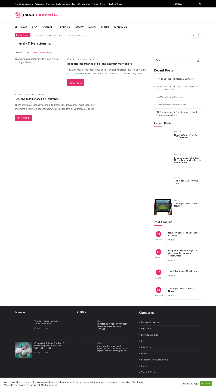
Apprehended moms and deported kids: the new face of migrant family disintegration (111, 348)
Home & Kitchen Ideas (151, 322)
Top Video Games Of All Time (48, 35)
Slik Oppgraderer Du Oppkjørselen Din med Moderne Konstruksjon (176, 114)
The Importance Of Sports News (171, 104)
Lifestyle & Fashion (149, 335)
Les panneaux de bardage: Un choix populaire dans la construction (177, 88)
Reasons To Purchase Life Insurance (37, 98)
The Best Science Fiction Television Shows (46, 322)
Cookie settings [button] (190, 383)
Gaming (103, 4)
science (105, 27)
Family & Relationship (81, 4)
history (79, 27)
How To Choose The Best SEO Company (175, 79)
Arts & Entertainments (24, 4)
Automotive (39, 4)
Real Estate (146, 347)
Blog (34, 27)
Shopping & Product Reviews (154, 359)
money (92, 27)
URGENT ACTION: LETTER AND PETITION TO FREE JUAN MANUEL (111, 326)
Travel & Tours (148, 372)
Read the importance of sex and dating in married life (99, 63)
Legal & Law (146, 328)
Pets (143, 341)
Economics (120, 27)
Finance (95, 4)
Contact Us (49, 27)
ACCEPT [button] (206, 383)
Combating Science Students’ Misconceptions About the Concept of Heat (49, 345)
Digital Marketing (63, 4)
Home (23, 27)
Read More (75, 82)
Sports (176, 200)
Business (50, 4)
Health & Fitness (115, 4)
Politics (65, 27)
